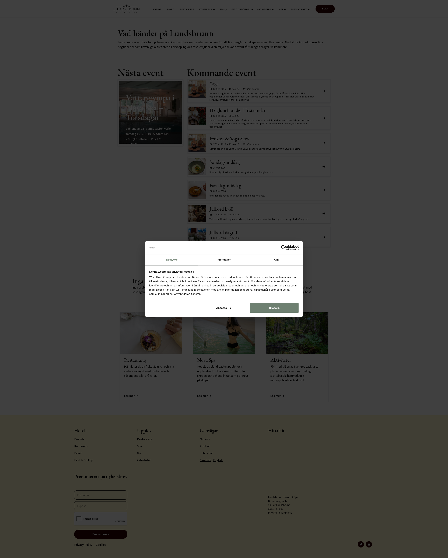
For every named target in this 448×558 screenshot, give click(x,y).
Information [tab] (224, 259)
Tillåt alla (274, 307)
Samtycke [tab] (172, 259)
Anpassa (221, 307)
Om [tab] (276, 259)
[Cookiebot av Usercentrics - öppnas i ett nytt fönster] (283, 247)
